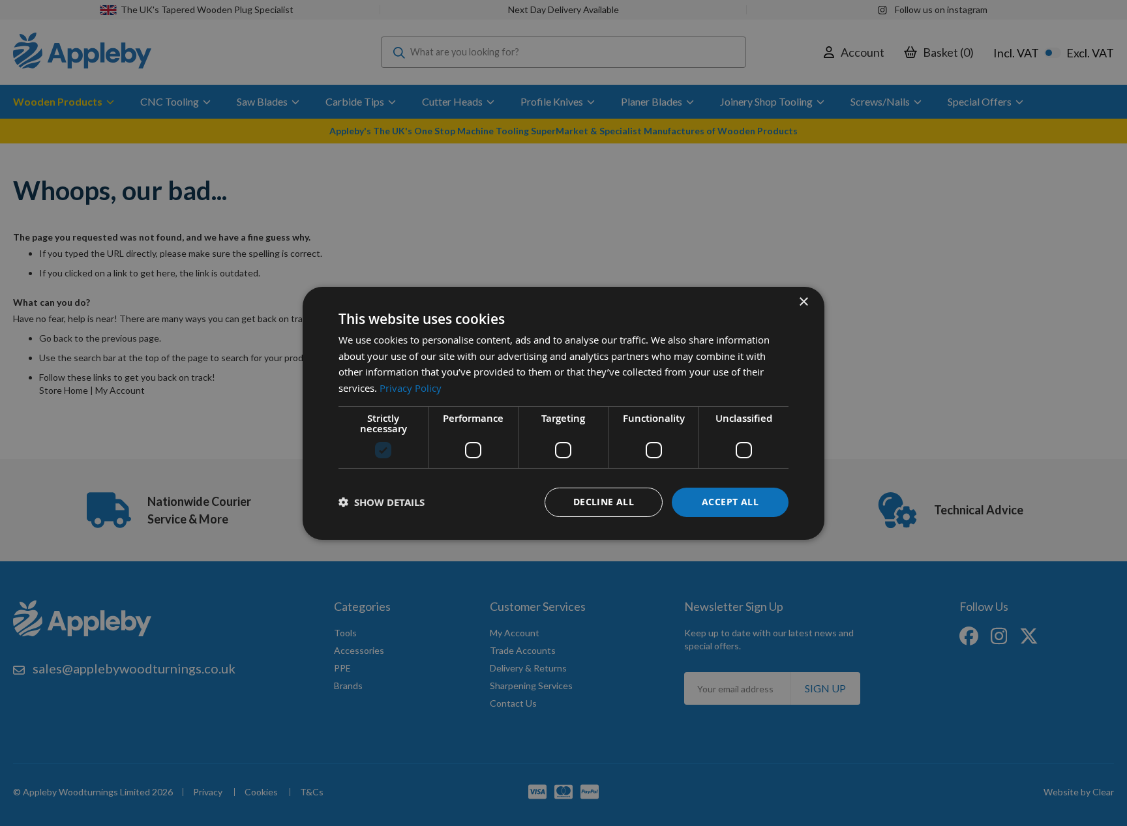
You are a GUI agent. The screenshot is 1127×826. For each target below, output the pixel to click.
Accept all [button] (730, 501)
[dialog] (563, 412)
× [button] (803, 301)
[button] (381, 502)
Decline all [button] (603, 501)
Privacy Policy (411, 387)
